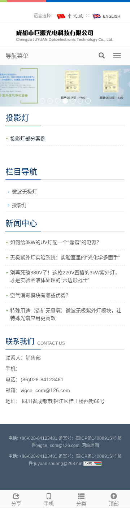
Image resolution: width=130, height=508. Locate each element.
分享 (16, 504)
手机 (49, 504)
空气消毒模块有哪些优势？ (40, 295)
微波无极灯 (24, 192)
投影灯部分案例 (28, 139)
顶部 (114, 504)
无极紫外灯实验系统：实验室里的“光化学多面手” (65, 257)
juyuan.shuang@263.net (58, 463)
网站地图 (90, 445)
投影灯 (19, 205)
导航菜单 (17, 56)
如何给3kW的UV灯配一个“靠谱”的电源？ (55, 242)
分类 (81, 504)
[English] (106, 15)
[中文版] (70, 15)
